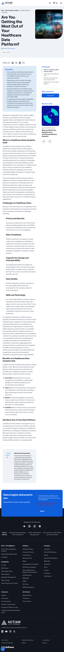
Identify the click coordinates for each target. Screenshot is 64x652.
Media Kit (47, 561)
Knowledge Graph (6, 571)
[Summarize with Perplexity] (34, 526)
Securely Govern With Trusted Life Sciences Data (52, 533)
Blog (2, 10)
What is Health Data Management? (35, 533)
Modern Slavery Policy (28, 640)
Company (47, 549)
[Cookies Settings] (3, 649)
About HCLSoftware (50, 552)
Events (46, 555)
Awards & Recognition (51, 558)
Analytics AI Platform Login (9, 607)
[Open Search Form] (49, 3)
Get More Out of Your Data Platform (51, 83)
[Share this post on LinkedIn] (20, 63)
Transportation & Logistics (31, 564)
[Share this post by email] (23, 63)
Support (3, 595)
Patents (24, 643)
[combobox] (55, 3)
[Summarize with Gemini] (24, 526)
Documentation (6, 601)
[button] (44, 141)
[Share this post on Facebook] (13, 63)
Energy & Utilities (28, 549)
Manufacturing (27, 558)
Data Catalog (5, 574)
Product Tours (27, 601)
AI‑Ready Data (27, 575)
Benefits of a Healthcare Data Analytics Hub (51, 78)
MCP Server (5, 568)
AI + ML (3, 565)
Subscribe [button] (50, 95)
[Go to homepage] (7, 3)
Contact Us (26, 598)
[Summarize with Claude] (40, 526)
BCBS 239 (26, 578)
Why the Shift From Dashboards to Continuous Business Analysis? (49, 133)
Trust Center (47, 576)
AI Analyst (4, 557)
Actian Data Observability (9, 554)
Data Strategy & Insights (12, 10)
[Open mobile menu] (61, 3)
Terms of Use (4, 640)
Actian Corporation (9, 48)
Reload (42, 511)
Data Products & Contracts (9, 583)
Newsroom (47, 564)
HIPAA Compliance (28, 587)
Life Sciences (27, 555)
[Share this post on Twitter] (16, 63)
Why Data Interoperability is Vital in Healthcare (17, 533)
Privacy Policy (44, 499)
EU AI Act (25, 584)
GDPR (24, 581)
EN (56, 3)
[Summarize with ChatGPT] (29, 526)
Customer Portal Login (8, 604)
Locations (47, 573)
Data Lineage (5, 580)
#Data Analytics (6, 52)
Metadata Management (8, 577)
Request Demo (27, 595)
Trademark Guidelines (7, 643)
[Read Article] (50, 116)
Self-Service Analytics (29, 567)
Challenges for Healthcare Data (51, 74)
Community (4, 598)
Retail (24, 561)
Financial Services (28, 552)
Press (45, 567)
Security (44, 643)
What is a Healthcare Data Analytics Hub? (51, 70)
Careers (46, 570)
